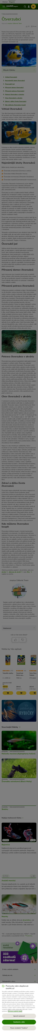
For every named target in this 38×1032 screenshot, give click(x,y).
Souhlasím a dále (19, 1022)
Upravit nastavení (19, 1016)
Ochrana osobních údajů (15, 1011)
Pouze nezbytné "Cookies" (19, 1028)
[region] (19, 1007)
